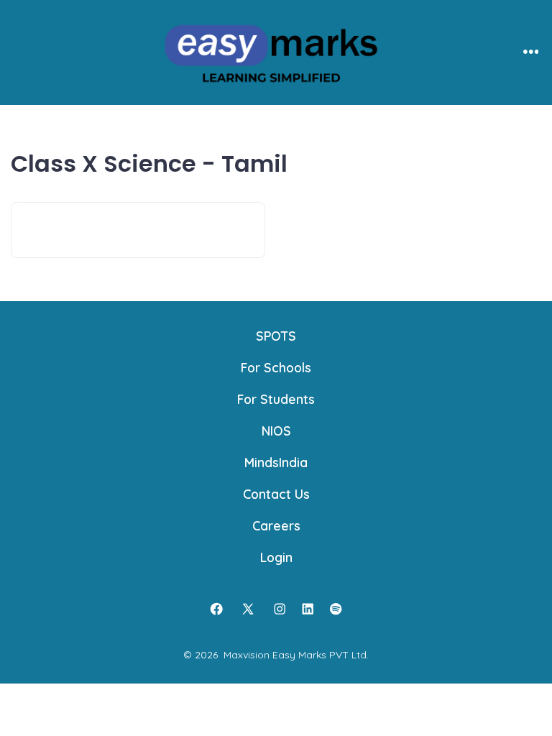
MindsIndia (276, 462)
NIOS (276, 430)
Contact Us (276, 494)
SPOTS (276, 336)
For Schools (276, 367)
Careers (276, 525)
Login (276, 557)
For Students (276, 399)
